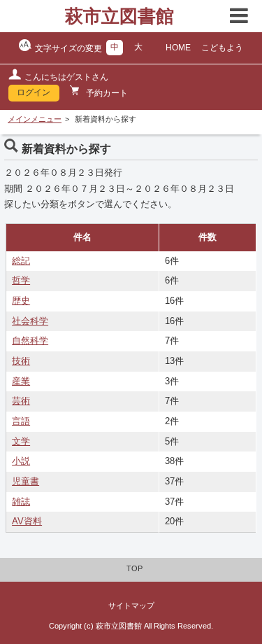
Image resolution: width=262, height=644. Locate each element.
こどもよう (222, 47)
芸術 (21, 401)
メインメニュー (34, 119)
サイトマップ (131, 605)
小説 (21, 461)
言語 (21, 421)
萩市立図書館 (119, 16)
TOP (134, 568)
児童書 (25, 481)
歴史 (21, 301)
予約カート (106, 93)
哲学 (21, 281)
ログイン (33, 92)
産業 (21, 381)
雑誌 (21, 502)
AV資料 (27, 521)
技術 (21, 361)
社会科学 (30, 321)
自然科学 (30, 341)
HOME (178, 47)
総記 (21, 261)
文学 (21, 442)
